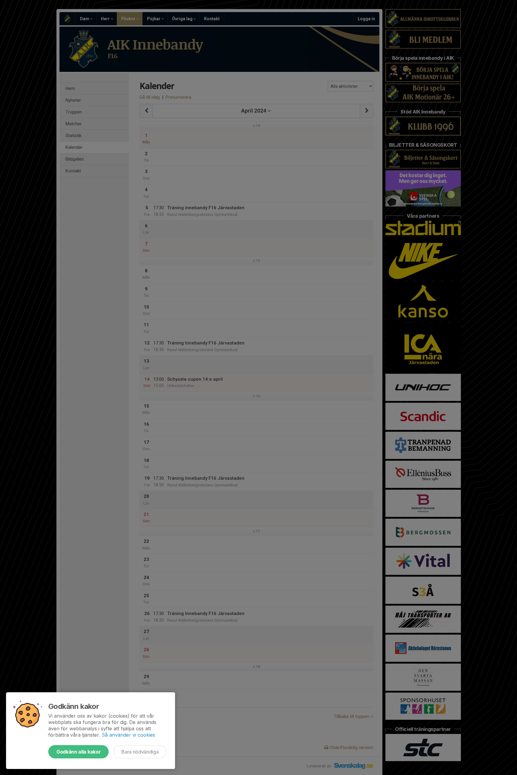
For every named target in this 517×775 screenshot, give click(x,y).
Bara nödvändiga (139, 752)
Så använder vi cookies (128, 735)
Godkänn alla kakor (78, 752)
